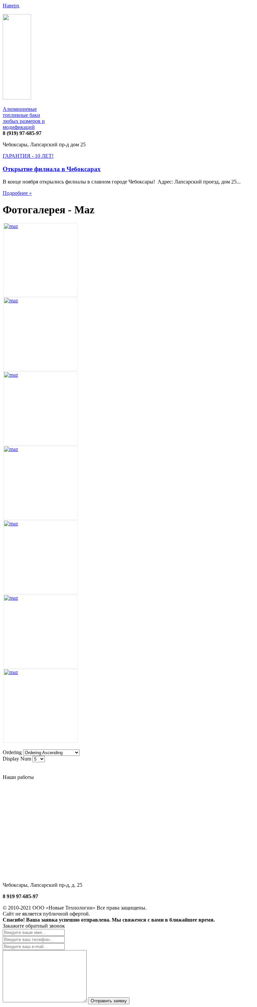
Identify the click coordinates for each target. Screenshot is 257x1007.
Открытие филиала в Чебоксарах (52, 168)
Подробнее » (17, 193)
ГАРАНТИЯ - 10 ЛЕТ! (28, 156)
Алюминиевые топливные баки (24, 118)
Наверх (11, 5)
